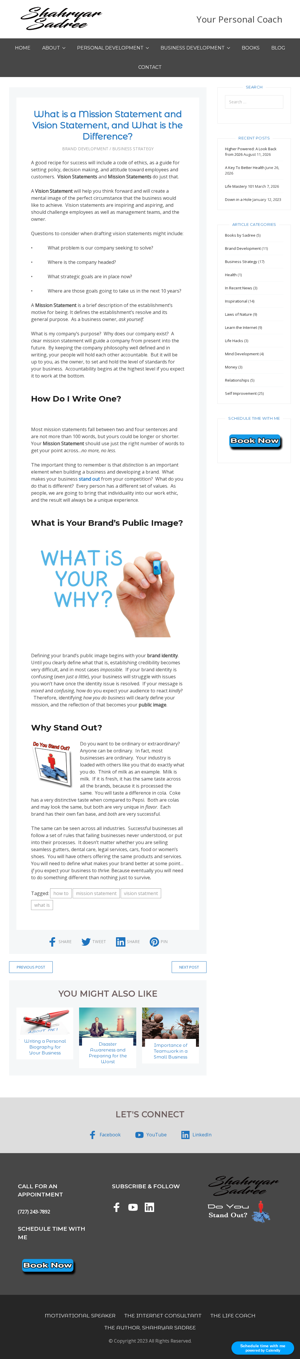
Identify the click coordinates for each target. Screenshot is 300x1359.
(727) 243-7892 (34, 1211)
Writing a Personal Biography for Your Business (45, 1047)
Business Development (193, 48)
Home (22, 48)
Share (65, 941)
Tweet (99, 941)
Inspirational (236, 301)
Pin (164, 941)
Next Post (189, 967)
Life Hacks (234, 340)
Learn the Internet (241, 327)
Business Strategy (133, 148)
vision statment (141, 893)
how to (61, 893)
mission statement (96, 893)
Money (231, 367)
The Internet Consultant (163, 1315)
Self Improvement (241, 393)
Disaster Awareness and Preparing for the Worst (108, 1052)
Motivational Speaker (80, 1315)
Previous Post (31, 967)
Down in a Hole (238, 199)
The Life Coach (232, 1315)
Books (251, 48)
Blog (278, 48)
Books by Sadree (240, 235)
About (51, 48)
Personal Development (110, 48)
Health (231, 274)
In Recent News (238, 288)
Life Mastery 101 (239, 186)
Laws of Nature (238, 314)
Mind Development (242, 353)
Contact (150, 67)
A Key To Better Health (245, 167)
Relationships (237, 380)
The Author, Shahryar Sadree (150, 1327)
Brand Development (85, 148)
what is (42, 905)
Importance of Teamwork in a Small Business (171, 1051)
